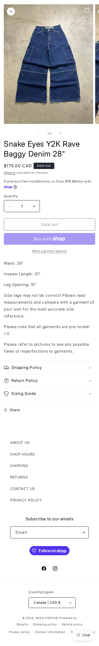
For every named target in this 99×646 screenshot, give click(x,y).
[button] (10, 10)
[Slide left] (38, 133)
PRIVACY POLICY (26, 500)
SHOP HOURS (22, 454)
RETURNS (19, 477)
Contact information (50, 632)
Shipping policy (45, 624)
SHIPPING (19, 465)
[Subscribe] (83, 532)
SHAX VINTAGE (47, 618)
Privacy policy (19, 632)
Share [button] (15, 410)
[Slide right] (60, 133)
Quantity (11, 196)
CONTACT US (22, 488)
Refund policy (72, 624)
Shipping (9, 172)
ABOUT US (20, 442)
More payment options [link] (49, 251)
